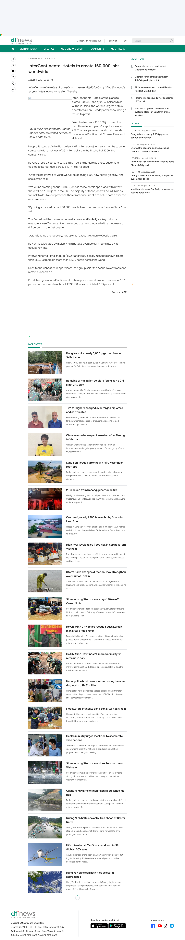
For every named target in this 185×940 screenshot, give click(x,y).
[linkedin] (13, 71)
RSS (125, 40)
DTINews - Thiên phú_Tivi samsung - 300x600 (152, 202)
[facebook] (13, 59)
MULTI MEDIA (118, 48)
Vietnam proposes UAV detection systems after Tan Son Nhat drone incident (152, 112)
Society (51, 58)
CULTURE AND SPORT (72, 48)
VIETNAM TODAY (28, 48)
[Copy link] (13, 76)
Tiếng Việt (112, 40)
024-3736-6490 (49, 935)
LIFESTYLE (49, 48)
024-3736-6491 (29, 935)
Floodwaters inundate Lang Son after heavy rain (96, 708)
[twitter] (13, 65)
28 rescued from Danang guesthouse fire (92, 490)
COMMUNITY (97, 48)
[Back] (13, 89)
